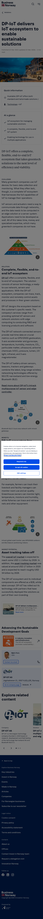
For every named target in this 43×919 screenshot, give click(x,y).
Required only (21, 461)
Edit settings (21, 473)
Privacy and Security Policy (12, 455)
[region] (21, 459)
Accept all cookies (21, 467)
